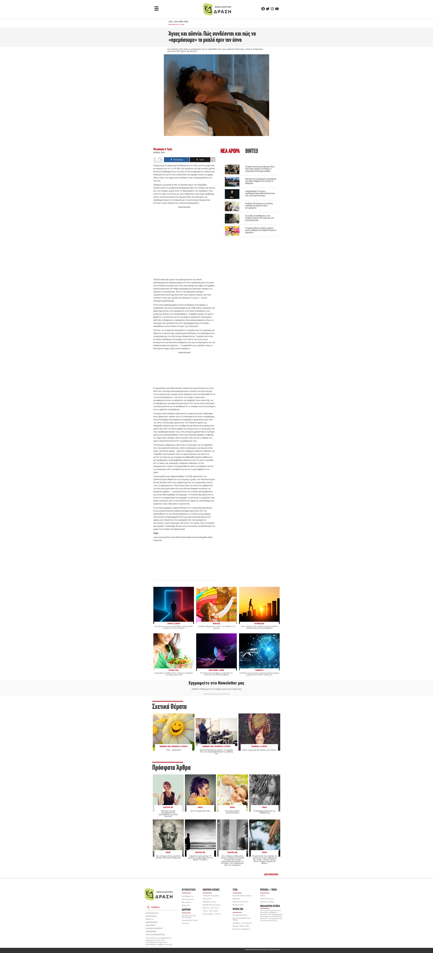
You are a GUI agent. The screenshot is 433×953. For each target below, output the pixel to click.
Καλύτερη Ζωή (168, 807)
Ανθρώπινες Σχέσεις (211, 895)
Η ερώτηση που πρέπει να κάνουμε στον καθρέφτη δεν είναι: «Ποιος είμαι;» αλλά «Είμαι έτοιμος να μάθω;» (264, 860)
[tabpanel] (249, 199)
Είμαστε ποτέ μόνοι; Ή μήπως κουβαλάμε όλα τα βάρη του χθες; (200, 858)
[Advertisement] (184, 243)
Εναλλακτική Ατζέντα (270, 906)
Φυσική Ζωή (238, 909)
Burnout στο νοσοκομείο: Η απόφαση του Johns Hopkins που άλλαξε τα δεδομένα (260, 181)
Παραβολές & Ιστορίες (180, 746)
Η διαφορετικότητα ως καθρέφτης (264, 811)
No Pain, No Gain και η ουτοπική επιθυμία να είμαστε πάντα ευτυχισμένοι (259, 205)
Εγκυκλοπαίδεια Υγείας (242, 895)
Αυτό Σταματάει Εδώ (200, 810)
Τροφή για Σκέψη (267, 901)
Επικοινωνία (151, 931)
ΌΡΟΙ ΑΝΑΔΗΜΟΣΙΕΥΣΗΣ (155, 934)
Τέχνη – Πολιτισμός (210, 911)
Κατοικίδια (207, 898)
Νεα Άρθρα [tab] (230, 151)
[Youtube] (277, 9)
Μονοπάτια (186, 902)
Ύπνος (186, 22)
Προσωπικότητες (267, 898)
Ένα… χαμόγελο (173, 749)
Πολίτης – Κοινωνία (211, 908)
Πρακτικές (186, 905)
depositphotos (152, 913)
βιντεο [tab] (251, 151)
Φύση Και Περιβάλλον (241, 929)
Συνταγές (185, 923)
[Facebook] (263, 9)
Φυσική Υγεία (238, 905)
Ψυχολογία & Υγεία (176, 24)
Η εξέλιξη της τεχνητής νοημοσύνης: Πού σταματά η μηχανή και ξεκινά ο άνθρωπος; (259, 674)
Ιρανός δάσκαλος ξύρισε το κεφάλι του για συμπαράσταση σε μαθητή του (216, 751)
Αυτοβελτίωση (189, 889)
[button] (156, 8)
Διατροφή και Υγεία (189, 920)
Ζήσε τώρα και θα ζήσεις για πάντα (259, 749)
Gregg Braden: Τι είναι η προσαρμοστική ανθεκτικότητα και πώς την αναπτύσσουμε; (260, 193)
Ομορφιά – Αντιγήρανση (242, 923)
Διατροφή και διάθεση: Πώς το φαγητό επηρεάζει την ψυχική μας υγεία (173, 674)
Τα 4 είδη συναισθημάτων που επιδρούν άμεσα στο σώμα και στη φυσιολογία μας (259, 218)
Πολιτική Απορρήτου (154, 928)
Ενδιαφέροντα (187, 896)
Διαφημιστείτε (151, 922)
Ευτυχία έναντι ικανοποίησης (232, 811)
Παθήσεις (236, 898)
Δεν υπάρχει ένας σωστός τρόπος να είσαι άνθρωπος (168, 857)
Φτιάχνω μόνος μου (241, 926)
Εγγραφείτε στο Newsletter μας (216, 683)
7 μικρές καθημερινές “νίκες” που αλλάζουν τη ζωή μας (216, 627)
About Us (149, 919)
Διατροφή (186, 909)
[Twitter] (267, 9)
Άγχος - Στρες (173, 22)
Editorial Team (159, 153)
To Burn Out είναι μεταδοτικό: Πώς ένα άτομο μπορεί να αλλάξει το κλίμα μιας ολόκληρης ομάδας (259, 168)
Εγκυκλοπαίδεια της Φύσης (241, 919)
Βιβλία (200, 807)
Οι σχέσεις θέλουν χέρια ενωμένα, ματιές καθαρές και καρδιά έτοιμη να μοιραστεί (260, 230)
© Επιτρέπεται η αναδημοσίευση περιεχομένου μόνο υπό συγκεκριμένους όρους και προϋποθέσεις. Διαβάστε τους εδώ (159, 941)
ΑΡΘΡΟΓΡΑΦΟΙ (151, 916)
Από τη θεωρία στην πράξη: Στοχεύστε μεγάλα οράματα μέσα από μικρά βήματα (259, 627)
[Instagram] (272, 9)
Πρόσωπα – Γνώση (268, 889)
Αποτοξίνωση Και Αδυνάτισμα (189, 916)
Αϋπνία (181, 22)
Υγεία (235, 889)
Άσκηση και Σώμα (240, 915)
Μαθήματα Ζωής (165, 746)
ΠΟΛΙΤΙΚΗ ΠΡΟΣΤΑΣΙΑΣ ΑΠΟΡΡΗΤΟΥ (216, 694)
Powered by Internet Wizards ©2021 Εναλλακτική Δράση (262, 950)
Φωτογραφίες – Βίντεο (212, 914)
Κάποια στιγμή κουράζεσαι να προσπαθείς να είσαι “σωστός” (168, 813)
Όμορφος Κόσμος (211, 889)
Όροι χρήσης (150, 925)
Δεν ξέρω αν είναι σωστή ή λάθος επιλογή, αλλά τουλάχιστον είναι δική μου (174, 627)
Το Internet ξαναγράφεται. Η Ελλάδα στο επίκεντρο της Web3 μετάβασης (216, 674)
